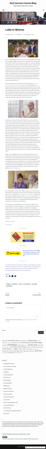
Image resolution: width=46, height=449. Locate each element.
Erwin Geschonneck (26, 342)
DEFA (19, 342)
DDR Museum (6, 385)
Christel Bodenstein (14, 342)
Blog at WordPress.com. (23, 446)
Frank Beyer (4, 345)
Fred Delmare (12, 345)
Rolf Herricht (10, 351)
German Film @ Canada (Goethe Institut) (12, 410)
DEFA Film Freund (7, 408)
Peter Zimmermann (29, 348)
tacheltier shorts (27, 196)
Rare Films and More (8, 394)
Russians (21, 351)
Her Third (19, 85)
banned (27, 340)
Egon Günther (28, 34)
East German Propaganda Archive (11, 402)
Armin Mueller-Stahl (12, 340)
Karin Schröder (22, 347)
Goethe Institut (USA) (8, 374)
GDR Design (6, 372)
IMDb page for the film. (10, 221)
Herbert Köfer (40, 345)
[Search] (42, 10)
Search (3, 330)
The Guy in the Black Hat (9, 405)
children (9, 342)
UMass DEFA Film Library (9, 363)
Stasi (30, 351)
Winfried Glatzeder (17, 352)
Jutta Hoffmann (13, 347)
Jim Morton (19, 34)
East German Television (9, 391)
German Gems (7, 399)
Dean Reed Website (8, 383)
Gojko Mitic (25, 345)
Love (33, 34)
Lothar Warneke (34, 347)
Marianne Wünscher (7, 349)
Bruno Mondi (4, 342)
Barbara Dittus (32, 340)
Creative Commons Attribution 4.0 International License (26, 438)
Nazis (16, 349)
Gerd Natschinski (21, 345)
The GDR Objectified (8, 369)
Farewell (15, 85)
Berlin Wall (39, 340)
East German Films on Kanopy (10, 366)
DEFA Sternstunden (8, 388)
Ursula (24, 85)
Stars (25, 206)
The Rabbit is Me (30, 194)
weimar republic (4, 352)
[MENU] (3, 10)
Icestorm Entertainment (9, 396)
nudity (23, 349)
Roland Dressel (5, 351)
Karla (18, 168)
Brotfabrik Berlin (7, 380)
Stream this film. (8, 224)
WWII (21, 352)
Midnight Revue (8, 194)
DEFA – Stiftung (7, 377)
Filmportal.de (6, 413)
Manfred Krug (40, 347)
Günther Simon (33, 345)
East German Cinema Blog (23, 3)
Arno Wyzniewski (22, 340)
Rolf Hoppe (16, 351)
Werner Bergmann (10, 352)
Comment (37, 315)
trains (33, 351)
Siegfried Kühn (26, 351)
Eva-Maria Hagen (37, 342)
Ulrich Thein (38, 351)
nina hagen (20, 348)
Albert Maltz (4, 340)
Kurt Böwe (28, 347)
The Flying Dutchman (22, 194)
